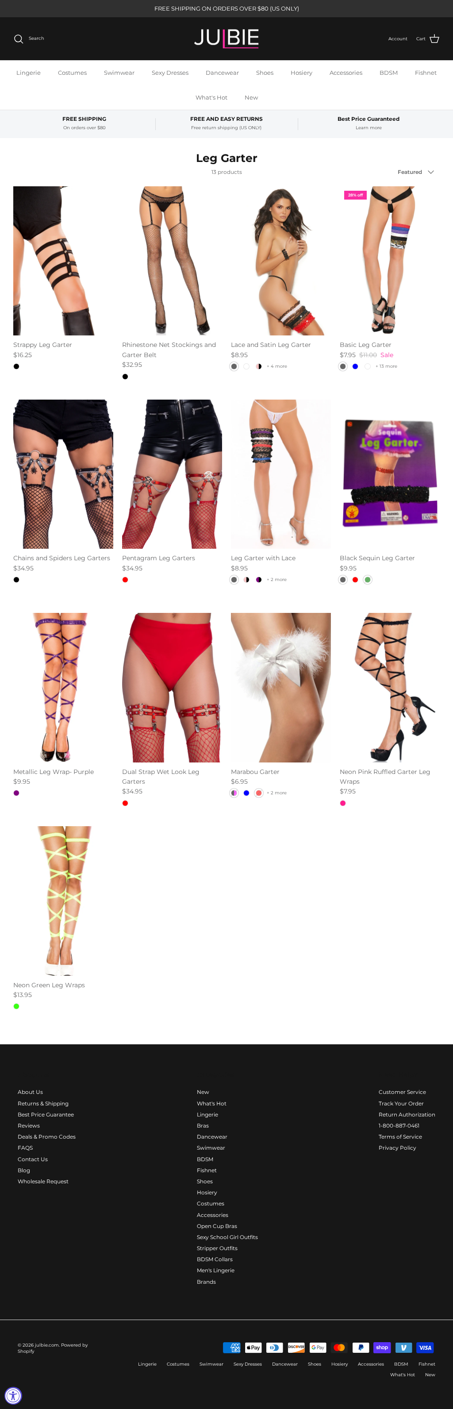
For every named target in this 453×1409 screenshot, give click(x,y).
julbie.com (47, 1345)
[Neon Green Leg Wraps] (63, 900)
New (251, 97)
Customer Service (402, 1092)
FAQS (25, 1147)
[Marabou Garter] (281, 687)
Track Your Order (401, 1103)
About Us (30, 1092)
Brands (206, 1281)
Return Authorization (407, 1114)
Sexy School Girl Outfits (227, 1237)
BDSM (389, 72)
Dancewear (222, 72)
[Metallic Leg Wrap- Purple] (63, 687)
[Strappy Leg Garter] (63, 260)
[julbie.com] (226, 39)
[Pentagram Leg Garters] (172, 474)
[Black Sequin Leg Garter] (390, 474)
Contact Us (33, 1159)
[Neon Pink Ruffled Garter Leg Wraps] (390, 687)
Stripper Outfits (217, 1248)
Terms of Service (400, 1136)
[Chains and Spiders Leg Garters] (63, 474)
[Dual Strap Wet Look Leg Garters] (172, 687)
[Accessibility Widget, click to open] (13, 1396)
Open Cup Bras (217, 1226)
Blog (24, 1170)
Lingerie (28, 72)
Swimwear (119, 72)
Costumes (72, 72)
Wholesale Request (43, 1181)
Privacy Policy (397, 1147)
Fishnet (426, 72)
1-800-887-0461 (399, 1125)
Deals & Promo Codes (47, 1136)
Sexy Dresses (170, 72)
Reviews (29, 1125)
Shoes (264, 72)
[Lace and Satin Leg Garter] (281, 260)
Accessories (346, 72)
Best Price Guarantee (46, 1114)
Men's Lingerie (215, 1270)
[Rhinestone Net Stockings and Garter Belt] (172, 260)
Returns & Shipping (43, 1103)
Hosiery (301, 72)
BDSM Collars (215, 1259)
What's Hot (211, 97)
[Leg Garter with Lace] (281, 474)
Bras (203, 1125)
